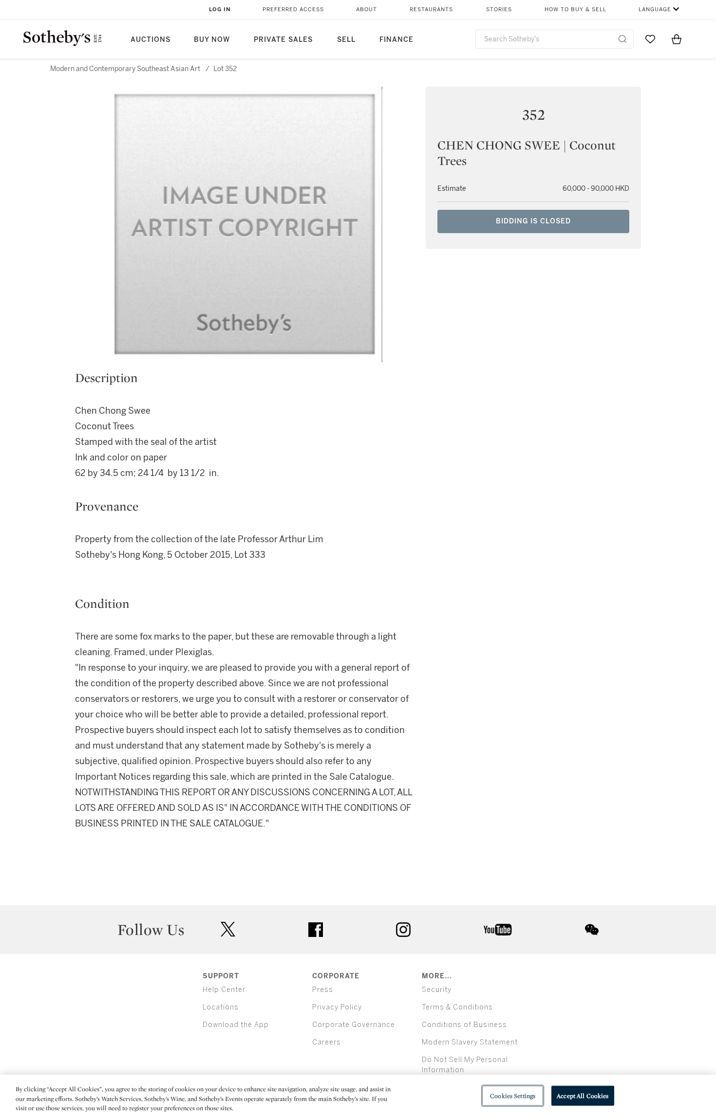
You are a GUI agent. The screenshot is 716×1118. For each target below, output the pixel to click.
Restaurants (431, 9)
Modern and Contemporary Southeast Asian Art (125, 69)
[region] (358, 1096)
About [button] (366, 9)
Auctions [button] (150, 40)
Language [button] (655, 9)
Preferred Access (293, 9)
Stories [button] (499, 9)
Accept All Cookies (582, 1095)
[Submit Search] (622, 39)
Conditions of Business (464, 1025)
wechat (592, 929)
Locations (221, 1007)
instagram (403, 929)
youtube (498, 929)
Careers (326, 1042)
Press (322, 990)
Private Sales (283, 40)
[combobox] (554, 39)
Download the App (236, 1025)
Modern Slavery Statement (470, 1042)
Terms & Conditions (457, 1007)
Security (437, 990)
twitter (228, 929)
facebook (315, 929)
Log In (220, 9)
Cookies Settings (512, 1095)
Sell (346, 40)
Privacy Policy (337, 1007)
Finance (396, 40)
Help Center (224, 990)
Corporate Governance (353, 1025)
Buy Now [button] (212, 40)
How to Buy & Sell (575, 9)
